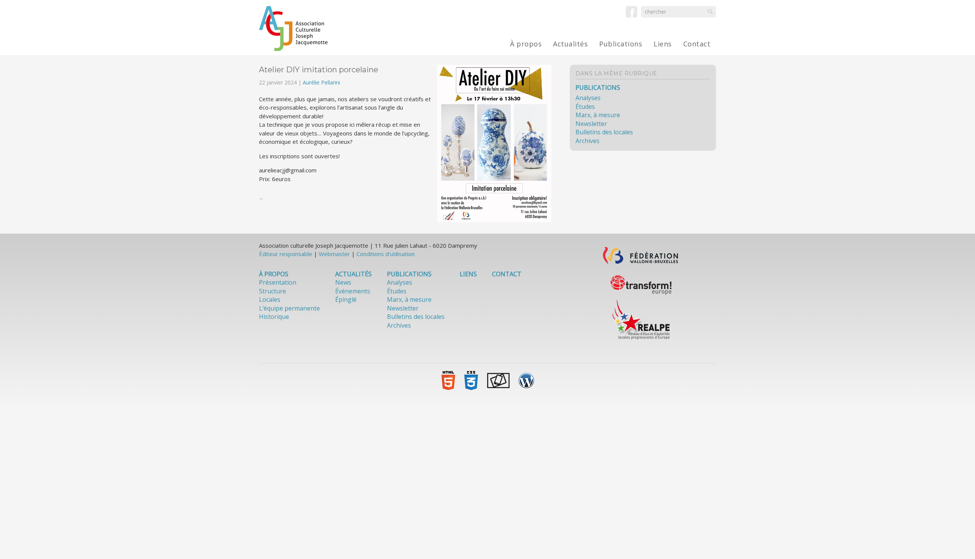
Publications (620, 43)
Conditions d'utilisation (385, 254)
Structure (272, 291)
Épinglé (345, 299)
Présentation (277, 282)
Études (585, 106)
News (343, 282)
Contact (697, 43)
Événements (352, 291)
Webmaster (334, 254)
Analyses (588, 98)
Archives (587, 141)
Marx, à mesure (597, 115)
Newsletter (591, 123)
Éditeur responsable (285, 254)
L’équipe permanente (289, 308)
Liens (663, 43)
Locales (269, 299)
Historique (274, 316)
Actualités (570, 43)
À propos (526, 43)
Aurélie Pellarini (321, 82)
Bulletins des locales (604, 132)
